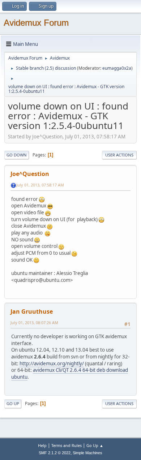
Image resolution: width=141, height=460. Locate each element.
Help (42, 445)
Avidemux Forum (36, 22)
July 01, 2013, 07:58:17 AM (40, 185)
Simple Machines (87, 453)
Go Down (17, 155)
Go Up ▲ (94, 445)
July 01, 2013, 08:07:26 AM (34, 322)
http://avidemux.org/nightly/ (52, 363)
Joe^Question (29, 174)
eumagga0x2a (116, 68)
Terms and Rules (66, 445)
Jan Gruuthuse (31, 311)
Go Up (13, 403)
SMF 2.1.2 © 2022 (54, 453)
